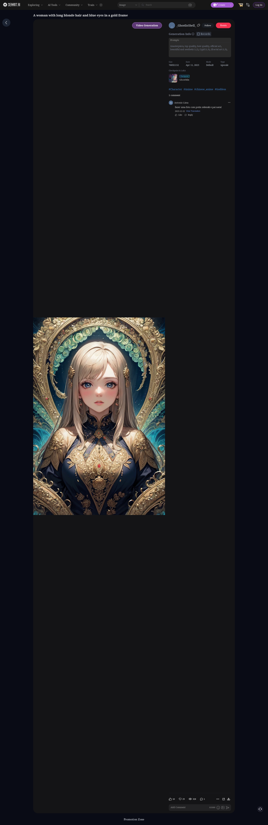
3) (209, 49)
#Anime (188, 89)
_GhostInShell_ (186, 25)
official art (215, 46)
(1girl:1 (203, 49)
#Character (175, 89)
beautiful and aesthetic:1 (183, 49)
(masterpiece (176, 46)
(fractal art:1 (217, 49)
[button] (190, 5)
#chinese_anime (203, 89)
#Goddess (220, 89)
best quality (203, 46)
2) (197, 49)
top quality (190, 46)
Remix (223, 25)
